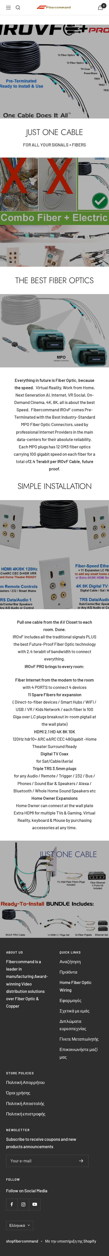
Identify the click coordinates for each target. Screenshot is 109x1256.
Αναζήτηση (70, 961)
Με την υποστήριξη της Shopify (70, 1241)
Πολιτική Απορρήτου (25, 1082)
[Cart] (100, 7)
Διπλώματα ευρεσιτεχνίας (73, 1025)
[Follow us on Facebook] (11, 1204)
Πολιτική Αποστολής (25, 1103)
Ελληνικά (17, 1225)
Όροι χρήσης (18, 1092)
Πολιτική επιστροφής (25, 1113)
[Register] (81, 1161)
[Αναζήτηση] (18, 7)
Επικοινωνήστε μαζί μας (79, 1053)
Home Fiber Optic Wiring (76, 986)
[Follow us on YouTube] (34, 1204)
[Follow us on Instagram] (23, 1204)
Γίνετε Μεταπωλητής (79, 1038)
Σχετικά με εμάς (74, 1010)
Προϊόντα (68, 971)
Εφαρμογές (70, 1000)
